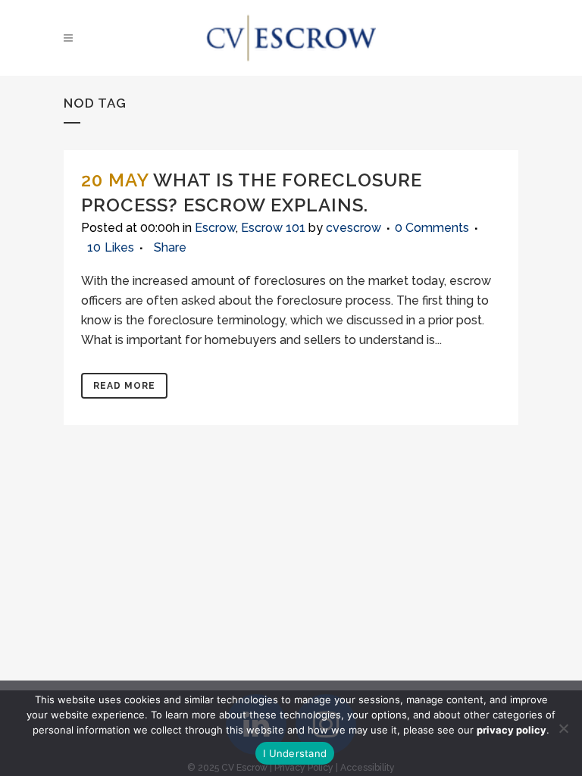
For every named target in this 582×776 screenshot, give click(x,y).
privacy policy (511, 730)
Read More (124, 385)
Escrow (215, 228)
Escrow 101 (273, 228)
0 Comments (432, 228)
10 (110, 247)
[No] (563, 728)
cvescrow (353, 228)
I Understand (295, 753)
